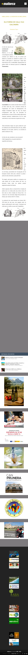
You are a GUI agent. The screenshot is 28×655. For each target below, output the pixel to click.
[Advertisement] (14, 286)
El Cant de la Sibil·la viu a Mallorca (13, 369)
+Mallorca (9, 651)
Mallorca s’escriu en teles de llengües (14, 357)
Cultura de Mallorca (14, 370)
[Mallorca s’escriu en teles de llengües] (3, 358)
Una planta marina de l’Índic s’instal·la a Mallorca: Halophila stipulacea (14, 363)
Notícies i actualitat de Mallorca (16, 365)
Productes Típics (14, 29)
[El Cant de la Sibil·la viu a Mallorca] (3, 370)
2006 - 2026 (18, 651)
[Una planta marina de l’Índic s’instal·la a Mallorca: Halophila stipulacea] (3, 364)
